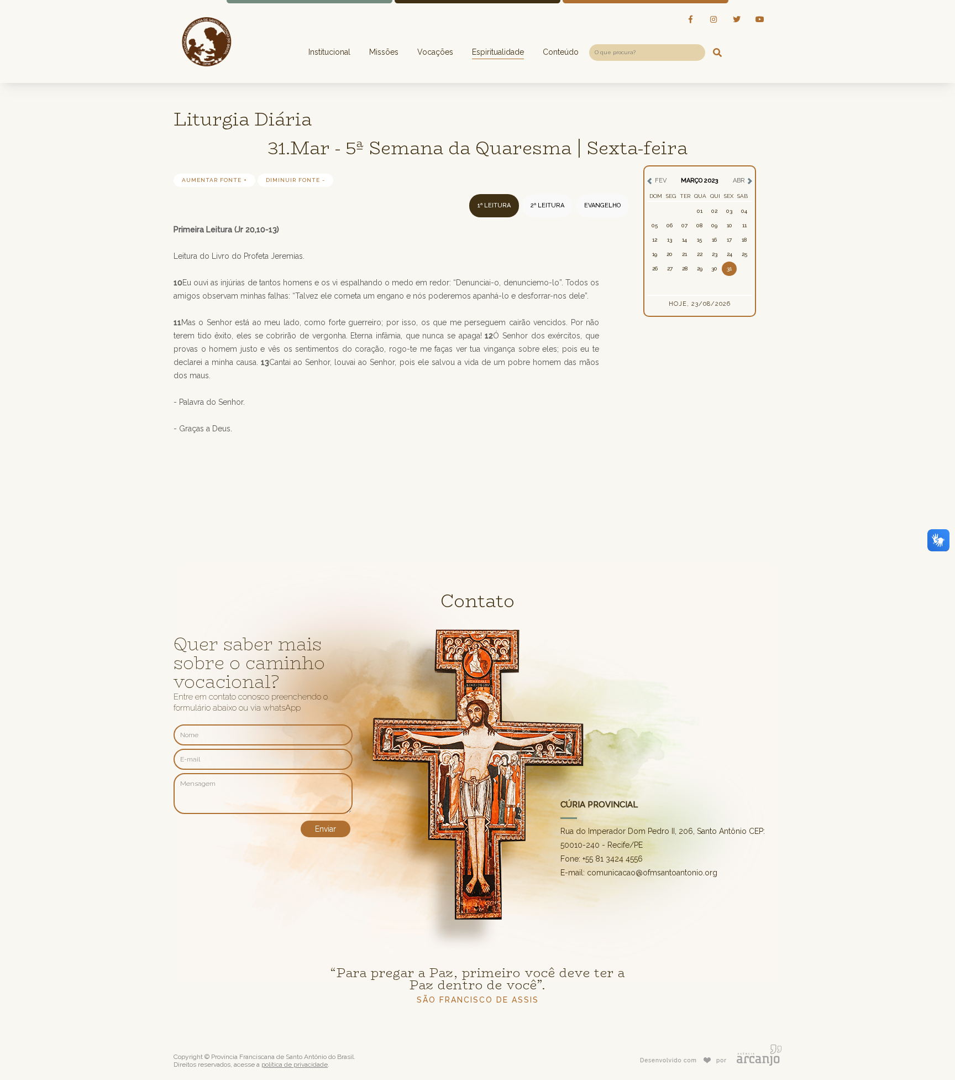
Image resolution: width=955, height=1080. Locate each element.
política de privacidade (294, 1064)
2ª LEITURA (547, 205)
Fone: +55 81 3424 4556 (601, 858)
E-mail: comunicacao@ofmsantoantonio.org (638, 872)
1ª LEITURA (494, 205)
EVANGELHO (602, 205)
